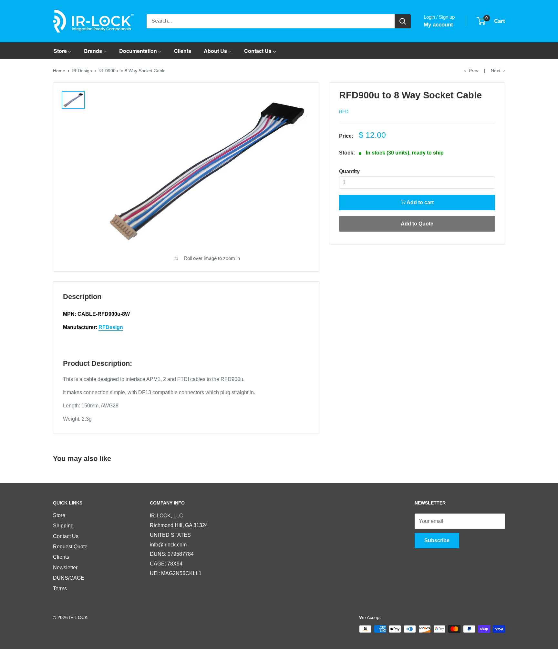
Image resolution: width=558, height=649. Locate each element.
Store (59, 515)
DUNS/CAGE (68, 578)
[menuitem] (62, 50)
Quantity (349, 171)
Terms (60, 588)
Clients (61, 557)
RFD (343, 111)
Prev (473, 70)
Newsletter (65, 567)
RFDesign (82, 70)
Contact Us (65, 536)
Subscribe (437, 540)
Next (495, 70)
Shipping (63, 525)
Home (59, 70)
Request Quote (70, 546)
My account (438, 25)
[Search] (403, 21)
